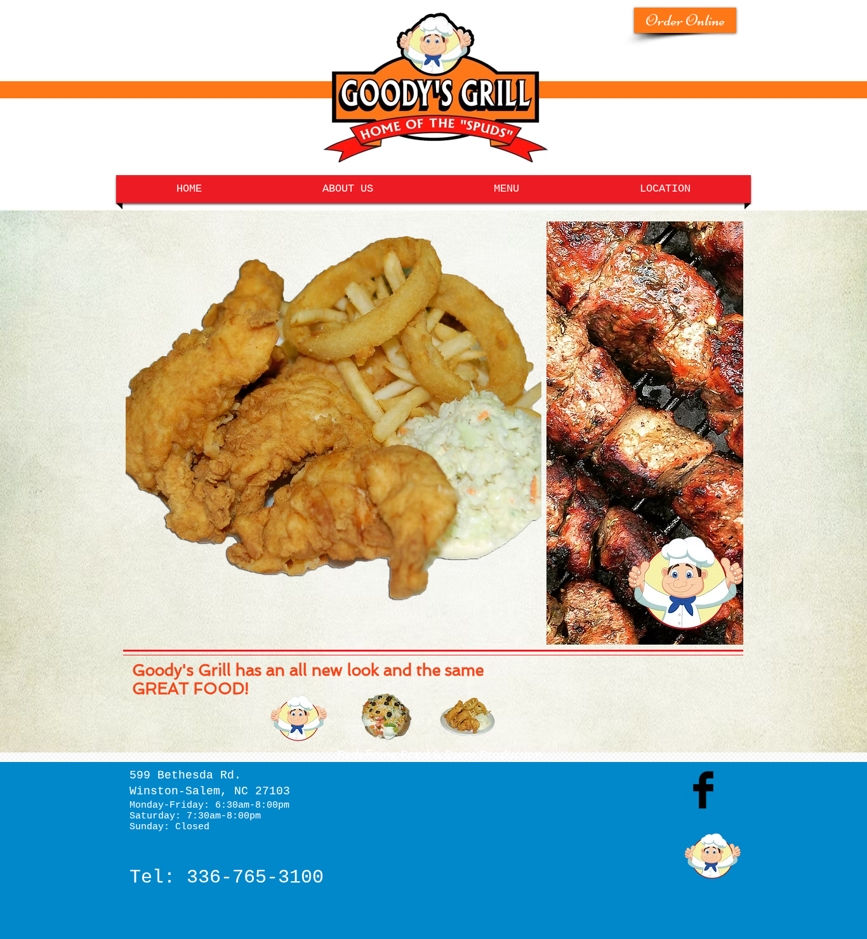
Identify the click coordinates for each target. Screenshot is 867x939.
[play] (514, 612)
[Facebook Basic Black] (703, 790)
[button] (333, 417)
